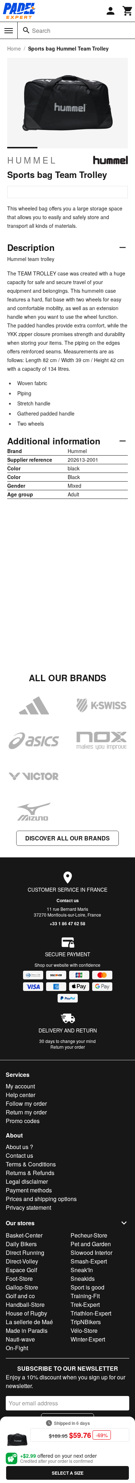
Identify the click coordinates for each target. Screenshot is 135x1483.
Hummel (32, 160)
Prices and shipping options (41, 1199)
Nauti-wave (20, 1339)
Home (14, 48)
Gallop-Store (22, 1287)
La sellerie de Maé (29, 1322)
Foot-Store (19, 1278)
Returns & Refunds (30, 1173)
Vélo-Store (84, 1330)
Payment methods (29, 1190)
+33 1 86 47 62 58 (67, 923)
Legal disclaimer (27, 1181)
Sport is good (87, 1287)
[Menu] (8, 30)
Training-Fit (85, 1296)
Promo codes (23, 1121)
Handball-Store (25, 1304)
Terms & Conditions (31, 1164)
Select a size (68, 1473)
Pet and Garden (91, 1244)
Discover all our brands (67, 838)
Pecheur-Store (89, 1235)
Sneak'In (82, 1270)
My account (20, 1086)
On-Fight (17, 1348)
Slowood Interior (91, 1252)
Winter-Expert (88, 1339)
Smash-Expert (89, 1261)
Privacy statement (28, 1207)
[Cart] (128, 11)
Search (41, 30)
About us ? (19, 1147)
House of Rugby (26, 1313)
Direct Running (25, 1252)
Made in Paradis (27, 1330)
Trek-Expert (85, 1304)
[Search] (26, 30)
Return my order (26, 1112)
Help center (20, 1095)
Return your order (67, 1047)
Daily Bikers (21, 1244)
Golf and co (20, 1296)
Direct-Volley (22, 1261)
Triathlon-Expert (91, 1313)
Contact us (68, 900)
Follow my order (26, 1103)
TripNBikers (86, 1322)
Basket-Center (24, 1235)
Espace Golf (21, 1270)
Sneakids (83, 1278)
